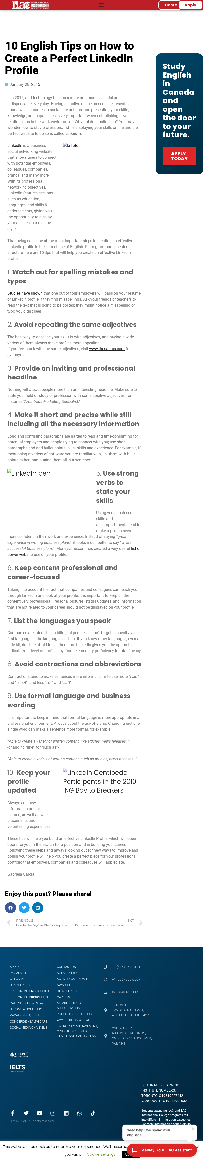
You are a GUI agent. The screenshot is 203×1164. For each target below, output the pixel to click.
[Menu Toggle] (101, 4)
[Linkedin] (66, 1113)
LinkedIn (14, 145)
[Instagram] (52, 1113)
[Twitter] (26, 1113)
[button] (10, 907)
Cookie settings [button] (101, 1154)
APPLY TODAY (179, 156)
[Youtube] (39, 1113)
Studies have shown (25, 293)
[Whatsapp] (79, 1113)
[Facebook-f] (12, 1113)
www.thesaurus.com (107, 348)
